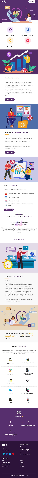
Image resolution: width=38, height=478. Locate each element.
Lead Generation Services (6, 462)
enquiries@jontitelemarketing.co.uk (25, 454)
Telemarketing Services (6, 464)
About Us (28, 46)
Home (3, 460)
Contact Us (21, 464)
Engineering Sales (10, 46)
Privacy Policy (22, 466)
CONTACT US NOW (9, 99)
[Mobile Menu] (36, 1)
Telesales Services (5, 466)
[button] (14, 239)
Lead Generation (10, 35)
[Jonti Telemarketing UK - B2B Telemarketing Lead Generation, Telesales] (3, 1)
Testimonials (22, 462)
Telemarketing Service (27, 35)
